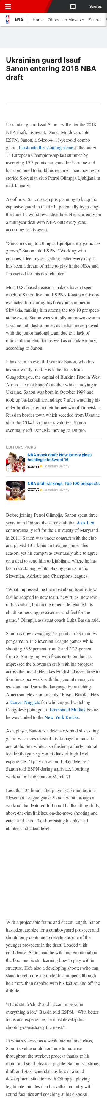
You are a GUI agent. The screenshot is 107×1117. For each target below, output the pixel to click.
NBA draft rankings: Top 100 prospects (64, 483)
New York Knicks (62, 717)
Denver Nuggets (24, 702)
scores (95, 6)
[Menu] (8, 6)
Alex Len (85, 522)
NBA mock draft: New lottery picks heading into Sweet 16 (60, 457)
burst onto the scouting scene (46, 147)
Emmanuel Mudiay (68, 709)
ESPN (32, 6)
